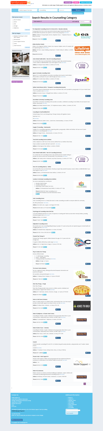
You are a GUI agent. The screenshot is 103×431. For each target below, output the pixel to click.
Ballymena (16, 28)
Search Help (71, 401)
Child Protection (17, 45)
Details (58, 40)
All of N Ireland (17, 19)
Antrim (15, 21)
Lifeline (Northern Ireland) (38, 44)
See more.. (66, 32)
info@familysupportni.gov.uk (18, 411)
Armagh (15, 26)
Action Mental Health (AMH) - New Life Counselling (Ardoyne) (47, 59)
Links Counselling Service (38, 198)
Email (45, 39)
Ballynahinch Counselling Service (40, 223)
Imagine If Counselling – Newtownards (41, 127)
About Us (70, 397)
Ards (15, 24)
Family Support (68, 2)
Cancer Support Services (19, 41)
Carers (15, 43)
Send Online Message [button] (17, 420)
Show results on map (86, 25)
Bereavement (17, 39)
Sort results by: (75, 21)
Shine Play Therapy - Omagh (39, 283)
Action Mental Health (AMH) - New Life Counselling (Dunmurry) (47, 152)
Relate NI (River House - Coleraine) (41, 327)
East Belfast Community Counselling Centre (43, 99)
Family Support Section (17, 81)
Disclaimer (70, 406)
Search (79, 10)
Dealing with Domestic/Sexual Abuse (20, 76)
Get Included (71, 403)
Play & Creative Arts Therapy (39, 251)
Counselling (14, 63)
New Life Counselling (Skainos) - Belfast (42, 166)
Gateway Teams (72, 400)
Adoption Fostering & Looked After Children (20, 36)
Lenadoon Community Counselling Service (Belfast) (44, 179)
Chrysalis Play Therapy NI (38, 236)
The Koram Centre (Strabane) (39, 268)
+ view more (27, 29)
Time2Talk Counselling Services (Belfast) (42, 139)
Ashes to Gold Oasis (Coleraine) (40, 299)
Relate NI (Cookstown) (38, 370)
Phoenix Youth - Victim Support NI (40, 356)
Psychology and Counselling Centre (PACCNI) (43, 211)
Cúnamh (35, 342)
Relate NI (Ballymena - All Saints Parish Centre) (43, 313)
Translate (71, 413)
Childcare (76, 2)
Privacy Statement (72, 404)
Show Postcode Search (78, 13)
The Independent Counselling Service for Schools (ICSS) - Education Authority (50, 29)
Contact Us (70, 399)
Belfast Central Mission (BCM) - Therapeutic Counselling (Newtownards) (49, 87)
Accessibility (71, 407)
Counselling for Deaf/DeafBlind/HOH (41, 112)
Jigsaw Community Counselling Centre (41, 73)
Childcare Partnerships (86, 2)
